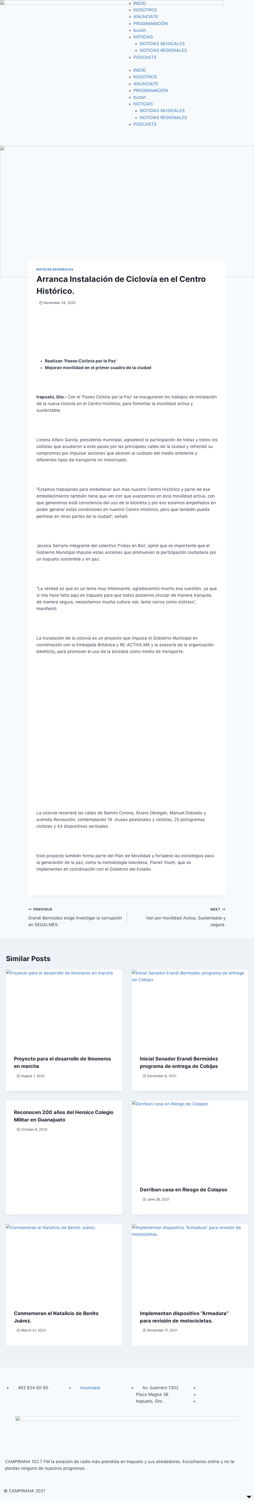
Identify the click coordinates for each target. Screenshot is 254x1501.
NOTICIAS (143, 36)
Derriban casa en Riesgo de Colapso (183, 1190)
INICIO (139, 3)
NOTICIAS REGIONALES (163, 50)
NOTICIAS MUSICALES (162, 43)
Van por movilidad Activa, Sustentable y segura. (185, 917)
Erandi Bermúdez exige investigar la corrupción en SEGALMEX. (75, 917)
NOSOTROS (145, 9)
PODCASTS (145, 57)
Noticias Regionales (54, 269)
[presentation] (64, 1008)
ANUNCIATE (145, 16)
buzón (139, 30)
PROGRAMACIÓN (150, 23)
